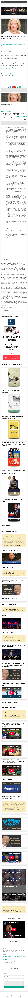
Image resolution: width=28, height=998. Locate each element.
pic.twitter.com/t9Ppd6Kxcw (9, 573)
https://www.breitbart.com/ (12, 68)
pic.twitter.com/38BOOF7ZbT (10, 639)
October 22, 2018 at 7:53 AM (18, 127)
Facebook (12, 75)
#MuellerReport (18, 803)
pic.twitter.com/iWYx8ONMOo (10, 910)
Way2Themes (15, 993)
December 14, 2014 (7, 718)
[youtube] (18, 996)
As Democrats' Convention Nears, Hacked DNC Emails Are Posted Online (12, 872)
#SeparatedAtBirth (9, 572)
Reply (7, 237)
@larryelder (11, 714)
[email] (16, 996)
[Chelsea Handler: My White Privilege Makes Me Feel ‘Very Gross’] (14, 26)
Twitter (11, 73)
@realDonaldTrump (18, 805)
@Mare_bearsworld (9, 712)
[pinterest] (20, 996)
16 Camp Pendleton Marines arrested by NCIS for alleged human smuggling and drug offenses (14, 958)
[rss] (15, 996)
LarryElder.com (22, 72)
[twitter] (7, 996)
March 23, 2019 (19, 809)
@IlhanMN (9, 536)
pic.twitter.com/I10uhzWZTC (11, 609)
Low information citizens (10, 886)
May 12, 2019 (18, 575)
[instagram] (13, 996)
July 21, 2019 (18, 545)
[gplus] (11, 996)
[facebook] (9, 996)
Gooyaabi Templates (14, 995)
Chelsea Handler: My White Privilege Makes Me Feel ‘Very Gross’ (13, 103)
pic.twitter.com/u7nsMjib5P (9, 715)
